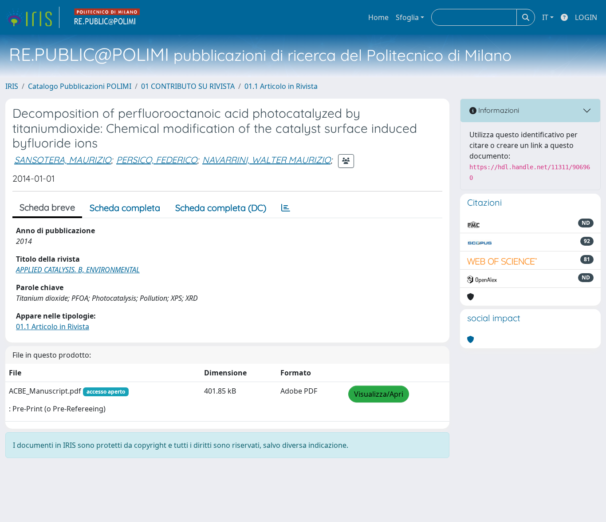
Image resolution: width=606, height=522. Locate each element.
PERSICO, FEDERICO (156, 159)
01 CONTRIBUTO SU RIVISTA (188, 86)
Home (378, 17)
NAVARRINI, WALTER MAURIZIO (266, 159)
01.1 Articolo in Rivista (281, 86)
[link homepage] (32, 17)
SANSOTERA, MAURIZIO (62, 159)
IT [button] (545, 17)
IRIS (11, 86)
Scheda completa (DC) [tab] (220, 207)
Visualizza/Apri (378, 394)
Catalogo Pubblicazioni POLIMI (79, 86)
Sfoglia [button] (407, 17)
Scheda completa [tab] (125, 207)
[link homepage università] (107, 17)
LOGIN (586, 17)
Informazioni (497, 110)
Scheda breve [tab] (47, 207)
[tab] (286, 208)
